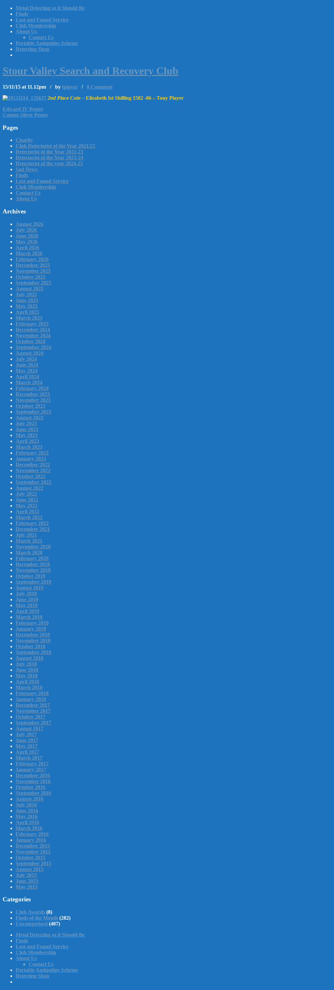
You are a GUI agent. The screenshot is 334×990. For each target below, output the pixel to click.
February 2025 (32, 324)
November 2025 (33, 271)
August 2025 (29, 288)
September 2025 (33, 282)
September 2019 (33, 582)
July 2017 (26, 734)
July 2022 (26, 494)
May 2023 (27, 435)
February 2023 (32, 453)
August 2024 (29, 353)
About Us (26, 31)
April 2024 (27, 376)
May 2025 (27, 306)
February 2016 (32, 834)
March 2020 (29, 552)
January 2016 (31, 840)
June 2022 (27, 499)
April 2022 (27, 511)
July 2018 (26, 664)
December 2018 (33, 634)
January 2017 (31, 769)
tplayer (70, 87)
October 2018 (30, 646)
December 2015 (33, 846)
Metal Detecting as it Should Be (50, 8)
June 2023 (27, 429)
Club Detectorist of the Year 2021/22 (55, 146)
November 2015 (33, 851)
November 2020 (33, 546)
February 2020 (32, 558)
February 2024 (32, 388)
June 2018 (27, 670)
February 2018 (32, 693)
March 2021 (29, 541)
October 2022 (30, 476)
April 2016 (27, 822)
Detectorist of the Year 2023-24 (49, 157)
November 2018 (33, 640)
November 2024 (33, 335)
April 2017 (27, 752)
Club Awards (30, 912)
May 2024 (27, 370)
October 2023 (30, 406)
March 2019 (29, 617)
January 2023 (31, 458)
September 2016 (33, 793)
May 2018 (27, 675)
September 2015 (33, 863)
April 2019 (27, 611)
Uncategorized (32, 923)
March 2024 (29, 382)
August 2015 (29, 869)
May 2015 (27, 887)
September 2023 (33, 412)
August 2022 (29, 488)
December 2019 (33, 564)
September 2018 (33, 652)
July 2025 (26, 294)
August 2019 (29, 587)
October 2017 (30, 717)
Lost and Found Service (42, 19)
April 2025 (27, 312)
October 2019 (30, 576)
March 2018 (29, 687)
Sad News (27, 169)
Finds (22, 14)
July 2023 (26, 423)
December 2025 (33, 265)
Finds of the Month (37, 918)
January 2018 (31, 699)
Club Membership (36, 25)
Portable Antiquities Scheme (47, 43)
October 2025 (30, 277)
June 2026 (27, 236)
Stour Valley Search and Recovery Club (90, 71)
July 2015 (26, 875)
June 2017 (27, 740)
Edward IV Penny (23, 109)
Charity (24, 140)
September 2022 (33, 482)
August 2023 (29, 417)
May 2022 (27, 505)
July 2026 (26, 230)
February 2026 (32, 259)
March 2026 (29, 253)
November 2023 (33, 400)
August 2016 (29, 799)
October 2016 (30, 787)
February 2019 (32, 623)
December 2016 (33, 775)
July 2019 (26, 593)
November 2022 (33, 470)
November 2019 (33, 570)
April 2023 (27, 441)
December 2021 (33, 529)
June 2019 (27, 599)
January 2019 (31, 629)
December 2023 (33, 394)
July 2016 (26, 805)
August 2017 (29, 728)
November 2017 (33, 711)
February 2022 (32, 523)
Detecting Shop (32, 49)
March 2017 (29, 758)
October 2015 (30, 857)
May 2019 (27, 605)
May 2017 (27, 746)
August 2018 (29, 658)
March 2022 (29, 517)
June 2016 (27, 810)
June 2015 (27, 881)
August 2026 (29, 224)
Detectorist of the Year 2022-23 (49, 151)
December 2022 (33, 464)
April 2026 (27, 247)
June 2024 (27, 365)
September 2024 (33, 347)
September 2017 (33, 722)
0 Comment (100, 87)
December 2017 (33, 705)
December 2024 (33, 329)
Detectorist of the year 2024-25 (49, 163)
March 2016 (29, 828)
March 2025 (29, 318)
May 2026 (27, 241)
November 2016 (33, 781)
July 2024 (26, 359)
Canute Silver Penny (25, 115)
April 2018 (27, 681)
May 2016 (27, 816)
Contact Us (41, 37)
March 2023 (29, 447)
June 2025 (27, 300)
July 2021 (26, 535)
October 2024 (30, 341)
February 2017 (32, 763)
